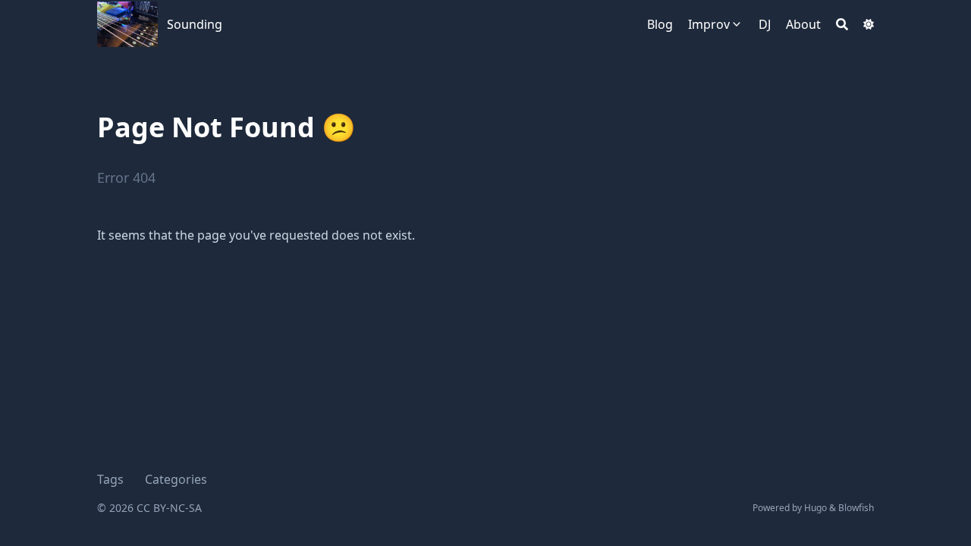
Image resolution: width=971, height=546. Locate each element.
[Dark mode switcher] (868, 24)
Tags (110, 479)
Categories (176, 479)
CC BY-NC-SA (169, 507)
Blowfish (856, 507)
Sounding (194, 24)
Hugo (815, 507)
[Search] (842, 24)
